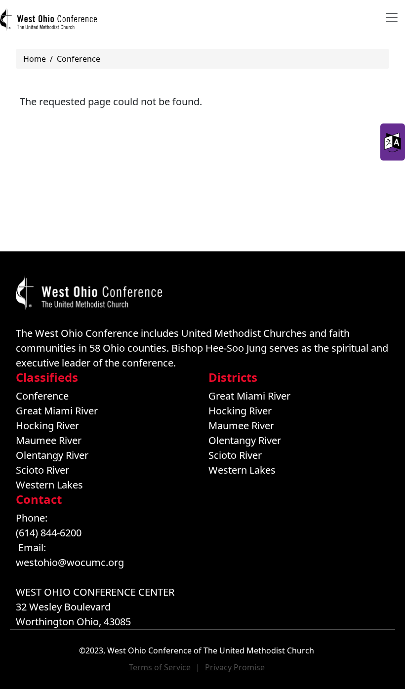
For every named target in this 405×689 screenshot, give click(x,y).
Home (34, 58)
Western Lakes (49, 484)
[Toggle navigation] (391, 17)
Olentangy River (52, 455)
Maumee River (48, 440)
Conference (78, 58)
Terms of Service (160, 667)
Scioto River (42, 470)
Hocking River (47, 425)
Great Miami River (57, 410)
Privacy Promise (235, 667)
